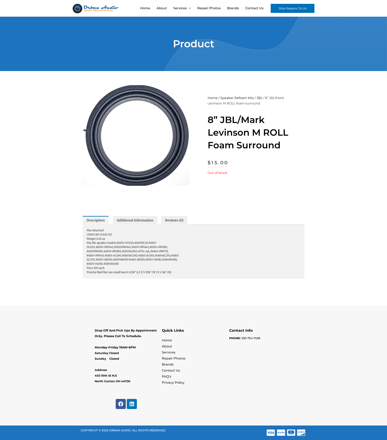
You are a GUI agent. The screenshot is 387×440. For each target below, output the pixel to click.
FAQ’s (166, 376)
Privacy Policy (173, 382)
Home (145, 8)
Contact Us (254, 8)
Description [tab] (95, 220)
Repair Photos (209, 8)
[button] (189, 8)
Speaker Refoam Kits (237, 98)
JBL (259, 98)
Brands (233, 8)
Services (180, 8)
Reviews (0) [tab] (174, 220)
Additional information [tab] (135, 220)
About (162, 8)
